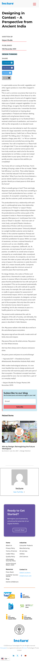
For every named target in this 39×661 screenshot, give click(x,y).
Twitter (6, 73)
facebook (7, 68)
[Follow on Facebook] (21, 655)
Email (5, 78)
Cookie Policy (10, 554)
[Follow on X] (17, 655)
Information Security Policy (11, 560)
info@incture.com (25, 576)
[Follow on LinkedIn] (13, 655)
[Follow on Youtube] (25, 655)
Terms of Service (11, 551)
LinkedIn (6, 63)
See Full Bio (18, 492)
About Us (9, 545)
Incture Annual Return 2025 (11, 564)
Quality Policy (10, 556)
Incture (6, 451)
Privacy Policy (10, 548)
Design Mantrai (25, 451)
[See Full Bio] (24, 492)
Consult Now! (19, 530)
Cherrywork (3, 648)
